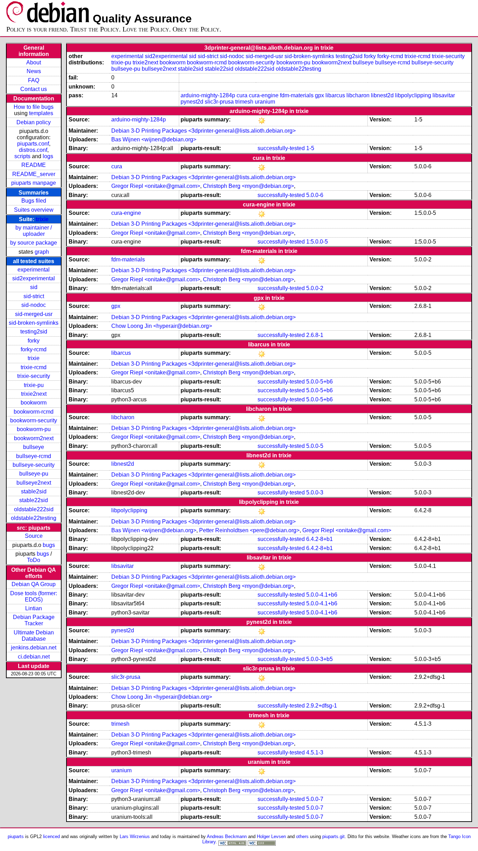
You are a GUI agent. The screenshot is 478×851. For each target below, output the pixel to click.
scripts (22, 156)
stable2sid (34, 491)
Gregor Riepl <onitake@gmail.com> (155, 186)
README (33, 165)
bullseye (33, 447)
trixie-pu (34, 385)
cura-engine (264, 95)
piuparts (16, 836)
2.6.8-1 (314, 335)
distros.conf (33, 150)
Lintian (33, 608)
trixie (42, 219)
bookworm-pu (34, 429)
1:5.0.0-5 (317, 242)
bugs (49, 545)
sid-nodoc (33, 305)
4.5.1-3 (314, 752)
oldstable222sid (34, 509)
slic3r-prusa (219, 102)
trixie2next (34, 394)
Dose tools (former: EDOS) (33, 596)
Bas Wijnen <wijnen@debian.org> (153, 139)
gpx (319, 95)
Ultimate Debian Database (34, 636)
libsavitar (444, 95)
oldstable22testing (33, 518)
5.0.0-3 (314, 492)
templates (41, 113)
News (34, 71)
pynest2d (192, 102)
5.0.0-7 (314, 799)
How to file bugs (34, 107)
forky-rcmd (34, 349)
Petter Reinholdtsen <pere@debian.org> (249, 530)
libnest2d (382, 95)
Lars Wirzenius (135, 836)
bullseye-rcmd (33, 456)
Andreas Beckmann (227, 836)
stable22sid (33, 500)
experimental (33, 270)
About (33, 62)
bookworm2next (34, 438)
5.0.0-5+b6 (319, 382)
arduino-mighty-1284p (208, 95)
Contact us (33, 89)
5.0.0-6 (314, 195)
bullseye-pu (33, 474)
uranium (265, 102)
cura (242, 95)
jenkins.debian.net (33, 647)
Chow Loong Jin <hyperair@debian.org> (161, 326)
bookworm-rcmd (34, 412)
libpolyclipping (413, 95)
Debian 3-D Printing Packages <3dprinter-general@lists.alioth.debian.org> (203, 131)
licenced (51, 836)
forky (34, 341)
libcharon (358, 95)
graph (42, 252)
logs (48, 156)
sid (33, 287)
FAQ (33, 80)
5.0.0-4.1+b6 (321, 595)
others (302, 836)
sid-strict (33, 296)
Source (34, 536)
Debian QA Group (34, 584)
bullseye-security (34, 465)
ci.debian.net (34, 657)
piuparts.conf (33, 144)
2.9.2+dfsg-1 (321, 706)
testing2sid (33, 332)
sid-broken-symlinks (33, 323)
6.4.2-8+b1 (319, 539)
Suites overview (34, 210)
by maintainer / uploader (33, 231)
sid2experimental (33, 278)
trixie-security (33, 376)
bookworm (34, 403)
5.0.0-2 (314, 288)
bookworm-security (33, 420)
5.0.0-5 (314, 446)
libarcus (335, 95)
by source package (33, 243)
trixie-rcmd (34, 367)
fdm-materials (297, 95)
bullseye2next (33, 483)
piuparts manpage (33, 183)
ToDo (33, 560)
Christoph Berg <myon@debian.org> (248, 186)
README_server (33, 174)
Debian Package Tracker (34, 620)
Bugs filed (33, 201)
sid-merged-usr (33, 314)
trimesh (244, 102)
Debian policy (33, 122)
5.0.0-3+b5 (319, 659)
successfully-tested (281, 148)
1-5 (310, 148)
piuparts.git (333, 836)
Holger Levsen (271, 836)
